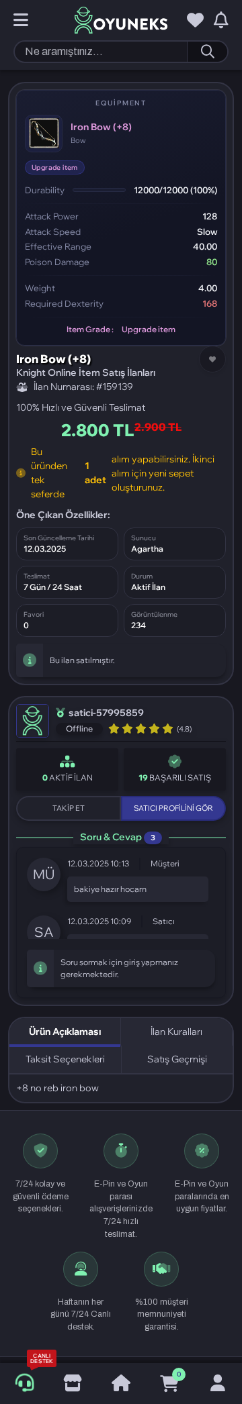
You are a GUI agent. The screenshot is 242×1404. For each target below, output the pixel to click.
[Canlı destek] (23, 1383)
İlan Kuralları (176, 1031)
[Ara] (207, 52)
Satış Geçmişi (177, 1059)
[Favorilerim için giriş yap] (195, 21)
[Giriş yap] (218, 1384)
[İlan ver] (72, 1384)
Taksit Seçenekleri (65, 1059)
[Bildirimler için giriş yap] (221, 21)
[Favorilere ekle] (212, 359)
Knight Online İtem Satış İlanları (85, 372)
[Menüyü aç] (20, 21)
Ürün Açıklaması (65, 1031)
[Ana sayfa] (121, 1384)
